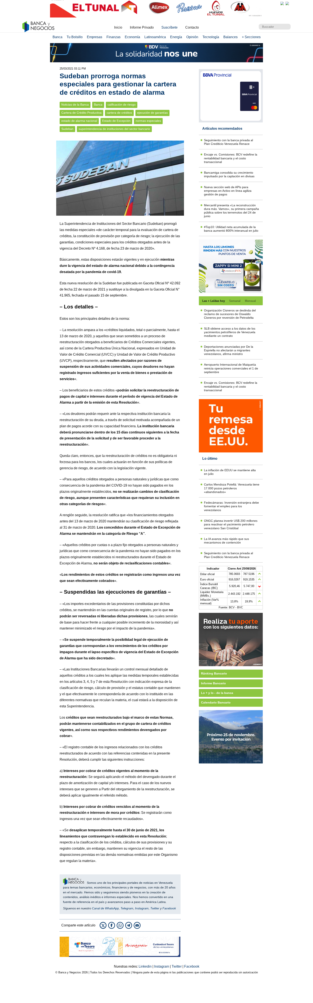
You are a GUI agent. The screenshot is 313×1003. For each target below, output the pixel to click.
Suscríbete (169, 27)
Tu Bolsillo (75, 37)
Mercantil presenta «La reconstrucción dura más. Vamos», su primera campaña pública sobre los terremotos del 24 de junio (231, 211)
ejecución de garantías (152, 112)
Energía (176, 37)
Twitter (154, 908)
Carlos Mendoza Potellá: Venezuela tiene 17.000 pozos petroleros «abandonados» (231, 488)
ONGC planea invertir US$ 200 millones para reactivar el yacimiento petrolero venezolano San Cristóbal (230, 524)
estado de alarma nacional (79, 120)
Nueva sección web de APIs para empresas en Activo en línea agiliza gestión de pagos (227, 190)
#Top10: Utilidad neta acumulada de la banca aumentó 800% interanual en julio (231, 228)
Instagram (142, 908)
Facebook (169, 908)
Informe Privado (142, 27)
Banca (57, 37)
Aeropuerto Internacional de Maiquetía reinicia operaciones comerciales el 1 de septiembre (231, 368)
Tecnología (210, 37)
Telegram (127, 908)
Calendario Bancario (216, 702)
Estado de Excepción (116, 120)
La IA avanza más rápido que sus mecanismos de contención (226, 540)
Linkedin (145, 966)
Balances (230, 37)
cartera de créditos (119, 112)
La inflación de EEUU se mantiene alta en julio (230, 471)
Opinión (192, 37)
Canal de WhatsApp (105, 908)
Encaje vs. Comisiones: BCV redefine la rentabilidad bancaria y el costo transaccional (230, 158)
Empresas (94, 37)
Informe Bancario (213, 683)
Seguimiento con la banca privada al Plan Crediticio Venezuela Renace (228, 141)
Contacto (192, 27)
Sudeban (67, 129)
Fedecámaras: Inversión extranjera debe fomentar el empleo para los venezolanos (231, 506)
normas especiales (148, 120)
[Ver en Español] (287, 3)
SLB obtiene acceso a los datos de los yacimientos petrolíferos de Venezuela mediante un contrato (229, 332)
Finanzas (113, 37)
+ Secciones (251, 37)
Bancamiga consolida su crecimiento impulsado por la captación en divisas (229, 174)
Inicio (118, 27)
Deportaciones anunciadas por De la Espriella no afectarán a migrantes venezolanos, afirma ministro (228, 350)
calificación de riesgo (122, 104)
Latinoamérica (155, 37)
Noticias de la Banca (75, 104)
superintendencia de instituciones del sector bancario (114, 129)
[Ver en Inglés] (282, 3)
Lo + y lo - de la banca (217, 693)
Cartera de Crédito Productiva (81, 112)
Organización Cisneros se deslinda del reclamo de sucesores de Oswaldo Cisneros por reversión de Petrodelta (230, 314)
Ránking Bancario (214, 673)
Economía (132, 37)
